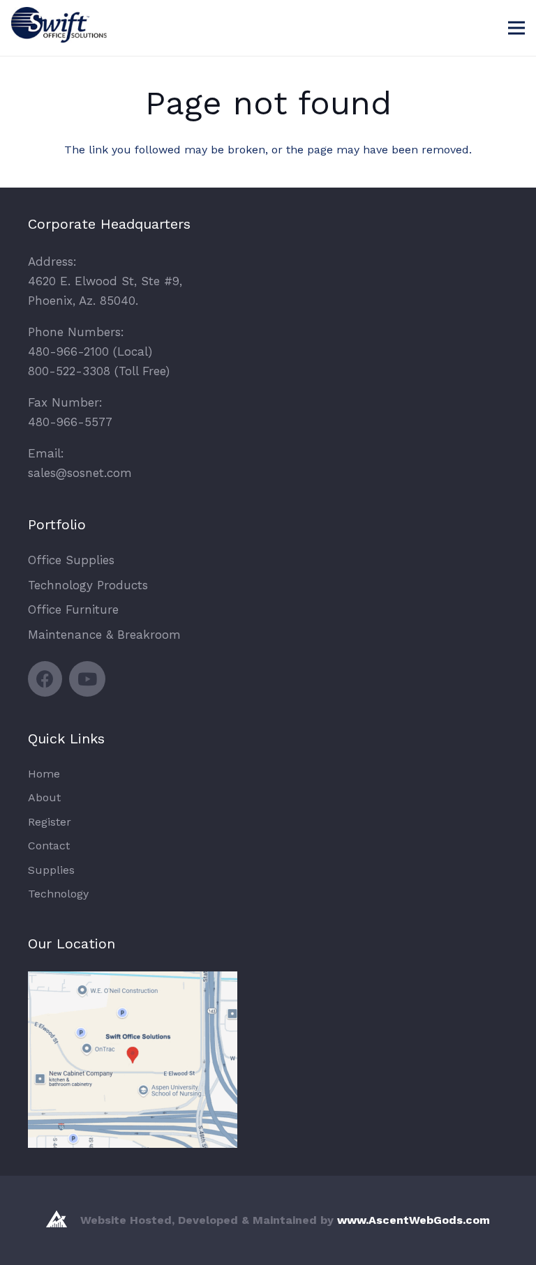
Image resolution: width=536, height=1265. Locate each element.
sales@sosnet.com (80, 473)
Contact (49, 845)
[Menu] (516, 27)
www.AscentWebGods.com (413, 1220)
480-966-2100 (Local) (90, 351)
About (44, 797)
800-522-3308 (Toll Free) (99, 371)
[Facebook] (45, 679)
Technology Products (88, 585)
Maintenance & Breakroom (104, 635)
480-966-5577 (70, 422)
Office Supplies (71, 560)
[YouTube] (87, 679)
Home (44, 773)
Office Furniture (73, 609)
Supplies (51, 870)
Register (49, 821)
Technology (58, 893)
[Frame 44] (63, 35)
